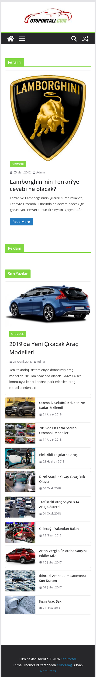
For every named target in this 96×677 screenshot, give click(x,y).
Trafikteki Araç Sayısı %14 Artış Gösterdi (59, 504)
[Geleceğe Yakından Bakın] (20, 532)
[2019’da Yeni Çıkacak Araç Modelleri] (48, 304)
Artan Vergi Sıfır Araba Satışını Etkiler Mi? (63, 553)
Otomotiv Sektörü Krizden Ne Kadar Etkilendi (62, 405)
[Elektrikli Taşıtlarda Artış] (20, 458)
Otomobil (18, 164)
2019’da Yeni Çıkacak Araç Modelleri (43, 348)
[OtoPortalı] (10, 38)
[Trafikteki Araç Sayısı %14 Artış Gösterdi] (20, 508)
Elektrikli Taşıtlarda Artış (58, 454)
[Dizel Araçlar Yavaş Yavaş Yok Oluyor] (20, 482)
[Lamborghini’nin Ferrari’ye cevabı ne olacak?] (48, 118)
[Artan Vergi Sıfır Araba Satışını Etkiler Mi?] (20, 557)
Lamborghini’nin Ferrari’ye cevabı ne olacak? (44, 185)
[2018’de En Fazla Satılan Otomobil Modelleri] (20, 434)
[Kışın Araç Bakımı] (20, 605)
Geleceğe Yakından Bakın (59, 528)
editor (41, 362)
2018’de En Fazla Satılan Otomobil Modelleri (58, 430)
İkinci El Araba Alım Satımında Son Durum (62, 578)
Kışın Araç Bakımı (52, 601)
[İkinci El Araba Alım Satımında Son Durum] (20, 581)
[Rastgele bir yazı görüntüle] (85, 38)
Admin (40, 172)
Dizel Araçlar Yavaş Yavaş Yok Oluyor (62, 479)
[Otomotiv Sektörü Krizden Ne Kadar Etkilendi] (20, 408)
